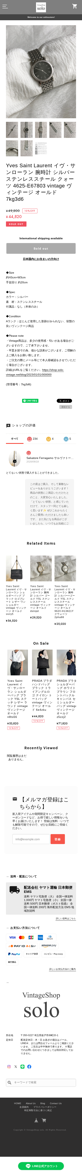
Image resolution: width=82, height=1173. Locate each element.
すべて (14, 438)
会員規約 (24, 1107)
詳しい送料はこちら (66, 918)
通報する (65, 407)
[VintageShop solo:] (41, 1006)
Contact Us (56, 1103)
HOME (17, 1103)
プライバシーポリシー (44, 1107)
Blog (42, 1103)
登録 (58, 839)
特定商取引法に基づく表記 (38, 1110)
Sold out (41, 248)
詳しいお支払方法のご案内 (62, 969)
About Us (31, 1103)
